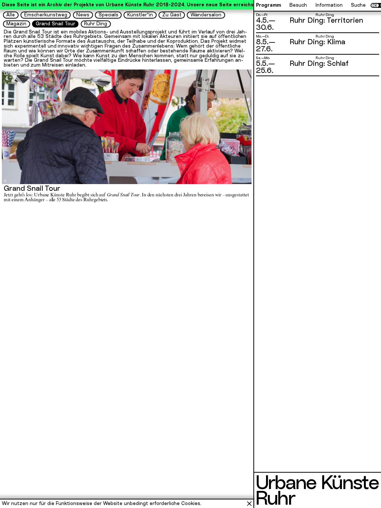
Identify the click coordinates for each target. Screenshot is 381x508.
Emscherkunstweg (45, 14)
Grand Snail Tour (55, 23)
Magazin (16, 23)
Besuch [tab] (298, 5)
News (82, 14)
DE (374, 5)
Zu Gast (172, 14)
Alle (10, 14)
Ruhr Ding (95, 23)
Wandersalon (205, 14)
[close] (249, 503)
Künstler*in (140, 14)
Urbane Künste (316, 482)
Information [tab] (329, 5)
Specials (108, 14)
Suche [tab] (358, 5)
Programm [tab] (268, 5)
